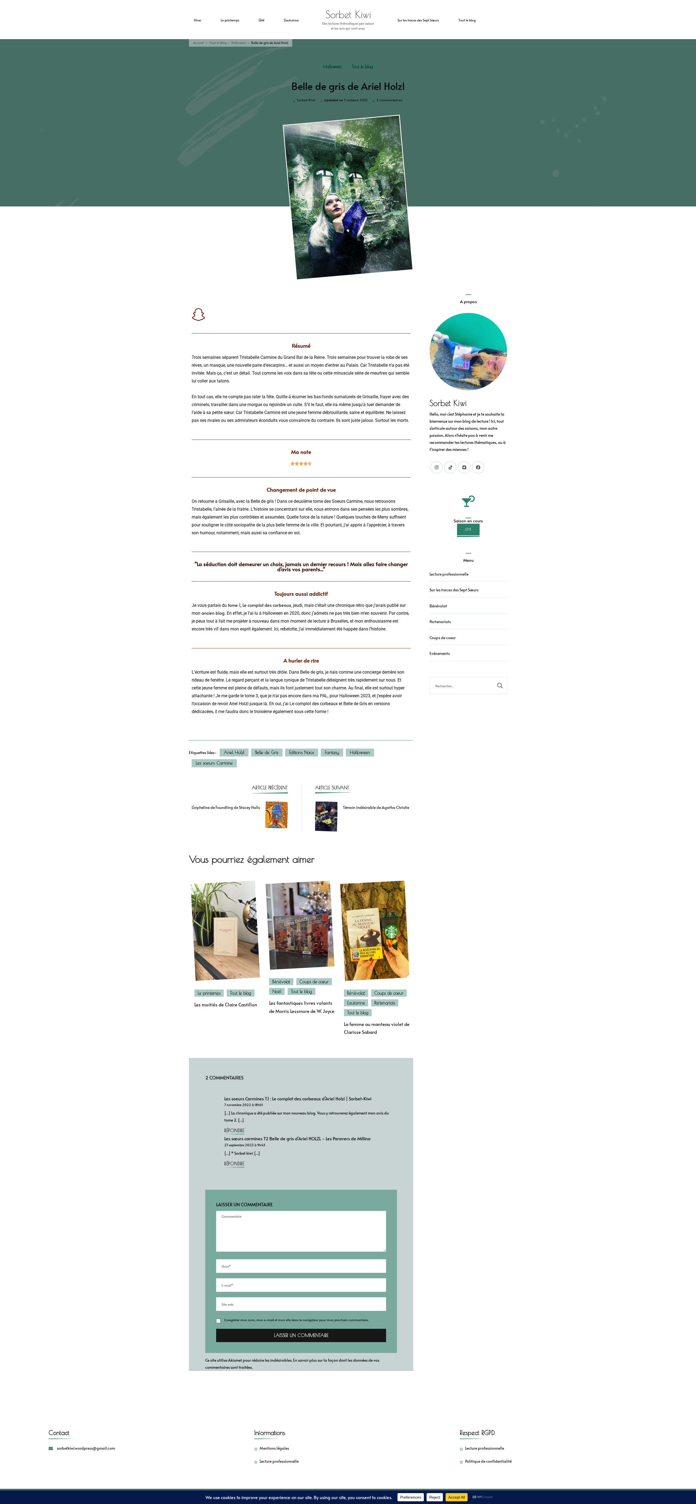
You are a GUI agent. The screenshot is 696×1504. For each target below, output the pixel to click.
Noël (276, 991)
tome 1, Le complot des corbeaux (259, 605)
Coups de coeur (314, 981)
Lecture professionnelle (449, 574)
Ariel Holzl (234, 752)
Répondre (234, 1130)
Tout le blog (467, 20)
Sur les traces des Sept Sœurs (418, 20)
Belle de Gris (266, 752)
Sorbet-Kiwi (306, 100)
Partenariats (384, 1002)
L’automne (291, 20)
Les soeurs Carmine (214, 763)
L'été (468, 529)
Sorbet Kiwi (348, 14)
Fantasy (332, 752)
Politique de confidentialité (488, 1461)
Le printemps (230, 20)
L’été (261, 20)
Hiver (197, 20)
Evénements (440, 653)
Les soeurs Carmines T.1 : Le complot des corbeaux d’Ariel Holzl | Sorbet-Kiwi (297, 1098)
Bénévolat (281, 981)
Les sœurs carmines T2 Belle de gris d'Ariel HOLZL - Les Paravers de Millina (297, 1138)
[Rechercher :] (461, 685)
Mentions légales (274, 1448)
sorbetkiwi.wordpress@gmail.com (86, 1448)
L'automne (356, 1002)
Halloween (332, 66)
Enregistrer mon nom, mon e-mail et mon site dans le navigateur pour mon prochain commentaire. (296, 1319)
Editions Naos (301, 752)
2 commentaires (389, 99)
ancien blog (213, 613)
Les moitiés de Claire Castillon (225, 1004)
